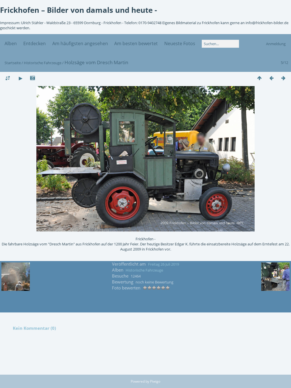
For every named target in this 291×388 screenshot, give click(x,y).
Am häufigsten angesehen (80, 43)
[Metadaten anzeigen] (32, 78)
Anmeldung (276, 43)
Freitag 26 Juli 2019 (163, 264)
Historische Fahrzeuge (42, 62)
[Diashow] (20, 78)
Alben (11, 43)
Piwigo (155, 381)
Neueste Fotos (179, 43)
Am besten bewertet (136, 43)
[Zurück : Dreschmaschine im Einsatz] (271, 78)
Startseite (13, 62)
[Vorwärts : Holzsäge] (283, 78)
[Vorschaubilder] (259, 78)
